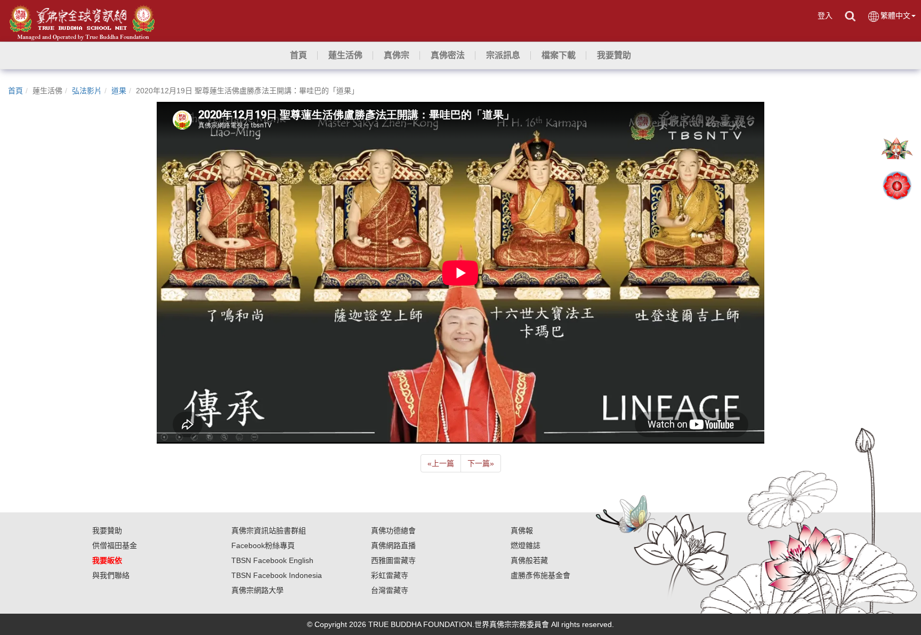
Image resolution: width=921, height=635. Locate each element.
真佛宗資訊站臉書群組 (268, 530)
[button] (345, 55)
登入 (825, 15)
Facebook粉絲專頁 (263, 545)
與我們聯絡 (111, 575)
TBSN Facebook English (272, 560)
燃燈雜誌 (525, 545)
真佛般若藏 (529, 560)
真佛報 (522, 530)
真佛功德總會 (393, 530)
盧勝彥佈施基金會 (540, 575)
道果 (118, 90)
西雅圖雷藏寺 (393, 560)
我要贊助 (107, 530)
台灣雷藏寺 (389, 590)
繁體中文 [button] (895, 15)
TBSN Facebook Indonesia (276, 575)
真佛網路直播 (393, 545)
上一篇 (440, 463)
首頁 (15, 90)
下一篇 (480, 463)
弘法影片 (87, 90)
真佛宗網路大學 (257, 590)
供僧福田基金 (114, 545)
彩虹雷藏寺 (389, 575)
